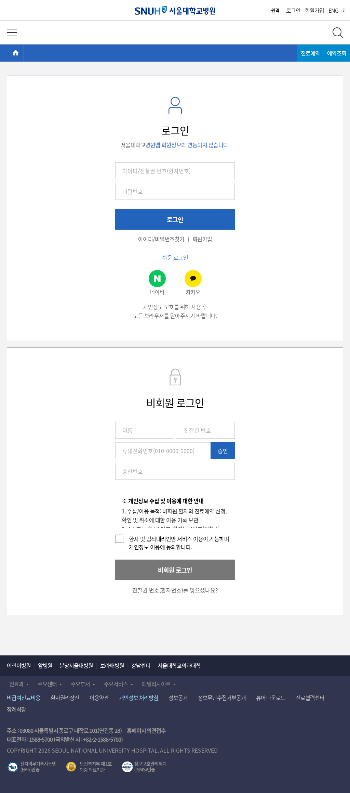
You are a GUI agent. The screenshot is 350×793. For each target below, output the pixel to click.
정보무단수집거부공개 (222, 697)
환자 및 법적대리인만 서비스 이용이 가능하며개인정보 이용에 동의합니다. (179, 543)
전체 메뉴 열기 (12, 32)
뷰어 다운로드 (271, 697)
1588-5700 (41, 739)
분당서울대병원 (76, 665)
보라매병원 (112, 665)
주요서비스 (116, 684)
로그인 (293, 10)
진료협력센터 (310, 697)
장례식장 (16, 709)
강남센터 (140, 665)
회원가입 (314, 10)
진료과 (16, 684)
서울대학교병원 (175, 10)
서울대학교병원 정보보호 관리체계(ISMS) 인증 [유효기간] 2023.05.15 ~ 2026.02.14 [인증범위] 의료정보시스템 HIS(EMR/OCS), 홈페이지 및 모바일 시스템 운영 (144, 767)
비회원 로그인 (175, 569)
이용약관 (99, 697)
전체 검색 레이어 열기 (338, 32)
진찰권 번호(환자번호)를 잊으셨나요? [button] (175, 590)
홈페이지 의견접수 (146, 730)
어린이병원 (19, 665)
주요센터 (47, 684)
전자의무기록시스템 (31, 767)
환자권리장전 (65, 697)
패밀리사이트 (156, 684)
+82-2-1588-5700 (102, 739)
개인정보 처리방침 (138, 697)
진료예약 (310, 53)
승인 (223, 451)
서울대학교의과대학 (179, 665)
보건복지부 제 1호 (89, 767)
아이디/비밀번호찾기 (161, 239)
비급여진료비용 (23, 697)
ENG (333, 10)
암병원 (45, 665)
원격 (275, 10)
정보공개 (178, 697)
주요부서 (80, 684)
